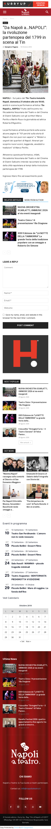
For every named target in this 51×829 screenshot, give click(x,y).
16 (12, 627)
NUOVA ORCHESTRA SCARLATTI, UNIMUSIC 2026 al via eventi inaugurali (33, 210)
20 (39, 627)
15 (6, 627)
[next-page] (8, 252)
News (12, 18)
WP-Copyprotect (27, 827)
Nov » (28, 641)
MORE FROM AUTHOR (34, 200)
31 (20, 637)
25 (27, 632)
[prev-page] (4, 252)
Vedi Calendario (11, 598)
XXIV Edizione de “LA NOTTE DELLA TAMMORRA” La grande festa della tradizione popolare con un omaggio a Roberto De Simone (33, 239)
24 (20, 632)
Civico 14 (6, 227)
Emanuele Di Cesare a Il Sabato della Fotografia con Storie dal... (37, 477)
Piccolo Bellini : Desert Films (26, 545)
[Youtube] (40, 807)
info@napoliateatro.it (31, 788)
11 (27, 622)
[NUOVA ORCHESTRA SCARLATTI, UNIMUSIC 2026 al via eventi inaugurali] (9, 210)
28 (45, 632)
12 (33, 622)
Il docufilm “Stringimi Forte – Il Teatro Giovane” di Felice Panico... (32, 432)
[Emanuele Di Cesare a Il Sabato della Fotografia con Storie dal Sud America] (37, 464)
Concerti (6, 214)
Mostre (29, 470)
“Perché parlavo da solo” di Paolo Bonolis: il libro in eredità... (37, 504)
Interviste (30, 498)
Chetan (16, 827)
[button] (4, 12)
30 (12, 637)
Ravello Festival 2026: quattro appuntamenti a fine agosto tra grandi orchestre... (32, 722)
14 (45, 622)
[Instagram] (18, 807)
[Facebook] (11, 807)
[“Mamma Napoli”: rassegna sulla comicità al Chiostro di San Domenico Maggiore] (13, 464)
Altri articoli (24, 442)
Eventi (6, 240)
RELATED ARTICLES (12, 200)
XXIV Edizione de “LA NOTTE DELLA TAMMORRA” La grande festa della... (31, 418)
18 (27, 627)
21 (45, 627)
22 (6, 632)
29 (6, 637)
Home (5, 18)
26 (33, 632)
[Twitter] (25, 807)
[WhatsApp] (33, 807)
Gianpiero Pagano (11, 47)
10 (20, 622)
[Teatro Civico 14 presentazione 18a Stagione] (9, 223)
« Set (22, 641)
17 (20, 627)
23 (12, 632)
